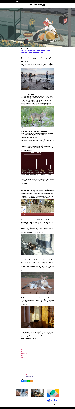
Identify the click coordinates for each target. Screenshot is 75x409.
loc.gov (22, 347)
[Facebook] (22, 381)
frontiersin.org (23, 359)
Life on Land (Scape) (26, 384)
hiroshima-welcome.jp (24, 362)
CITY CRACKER (37, 5)
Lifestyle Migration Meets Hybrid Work (37, 398)
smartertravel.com (23, 345)
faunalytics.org (23, 357)
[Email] (32, 376)
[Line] (28, 381)
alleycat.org (22, 349)
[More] (31, 381)
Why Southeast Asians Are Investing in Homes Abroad (22, 398)
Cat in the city (19, 384)
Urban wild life (35, 384)
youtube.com (23, 355)
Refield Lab (28, 374)
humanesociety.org (24, 353)
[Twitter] (25, 381)
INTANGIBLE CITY (24, 48)
